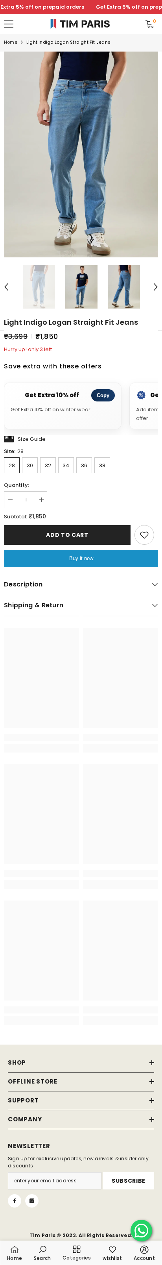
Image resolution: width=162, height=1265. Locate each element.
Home (10, 42)
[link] (41, 737)
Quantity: (16, 485)
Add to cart (67, 535)
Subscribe (128, 1181)
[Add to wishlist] (144, 535)
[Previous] (6, 287)
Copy (103, 395)
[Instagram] (32, 1201)
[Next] (156, 287)
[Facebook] (14, 1201)
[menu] (8, 24)
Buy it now (81, 558)
